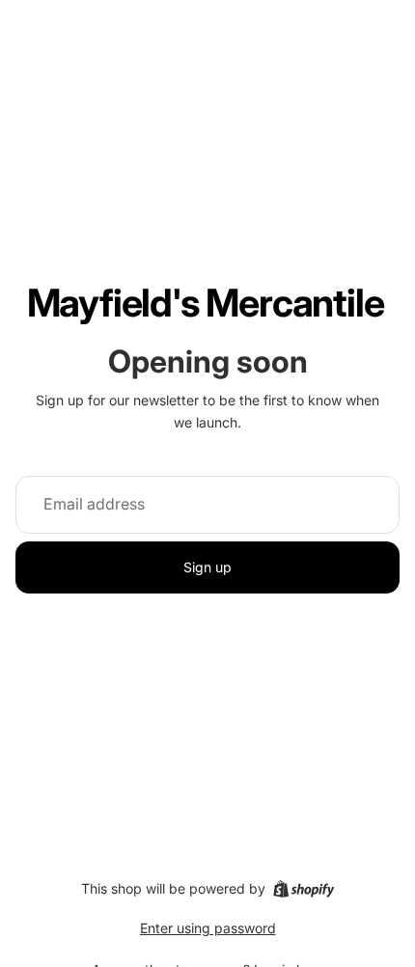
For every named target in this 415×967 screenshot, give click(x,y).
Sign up (207, 567)
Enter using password (208, 928)
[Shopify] (303, 889)
